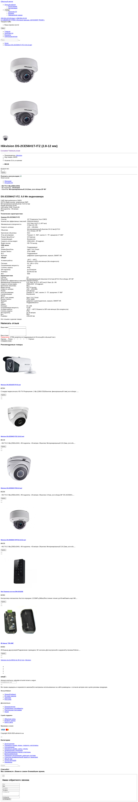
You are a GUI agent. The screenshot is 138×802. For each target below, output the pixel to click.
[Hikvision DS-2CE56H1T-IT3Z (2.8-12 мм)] (19, 433)
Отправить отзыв (6, 341)
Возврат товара (10, 720)
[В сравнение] (1, 450)
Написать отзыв (14, 150)
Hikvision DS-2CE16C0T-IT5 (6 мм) (11, 384)
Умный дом (8, 759)
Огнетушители (9, 744)
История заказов (10, 696)
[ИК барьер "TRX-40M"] (19, 639)
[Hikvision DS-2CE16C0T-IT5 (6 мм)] (19, 381)
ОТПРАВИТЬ (6, 799)
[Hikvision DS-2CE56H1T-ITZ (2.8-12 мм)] (24, 89)
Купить (3, 172)
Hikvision (19, 155)
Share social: (5, 178)
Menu (3, 28)
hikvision (28, 660)
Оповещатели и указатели (14, 750)
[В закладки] (1, 500)
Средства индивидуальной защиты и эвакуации (21, 757)
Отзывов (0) (9, 183)
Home (7, 43)
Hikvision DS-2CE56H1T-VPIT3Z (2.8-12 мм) (13, 540)
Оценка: (3, 339)
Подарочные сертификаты (14, 708)
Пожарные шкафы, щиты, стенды (16, 749)
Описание (8, 181)
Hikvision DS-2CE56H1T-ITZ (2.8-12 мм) (18, 45)
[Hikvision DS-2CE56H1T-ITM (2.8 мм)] (19, 484)
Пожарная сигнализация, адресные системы (20, 755)
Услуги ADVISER (10, 760)
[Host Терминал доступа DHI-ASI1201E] (19, 588)
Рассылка (8, 699)
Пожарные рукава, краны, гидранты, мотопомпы (21, 745)
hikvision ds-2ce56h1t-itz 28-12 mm (12, 660)
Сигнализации (9, 747)
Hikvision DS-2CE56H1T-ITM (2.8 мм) (11, 488)
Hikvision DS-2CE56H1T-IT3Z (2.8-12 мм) (12, 436)
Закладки (8, 698)
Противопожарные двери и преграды (18, 752)
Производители (10, 707)
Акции (7, 712)
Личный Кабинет (10, 694)
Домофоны (8, 762)
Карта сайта (9, 722)
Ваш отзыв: (5, 335)
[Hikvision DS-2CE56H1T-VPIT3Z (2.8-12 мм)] (19, 536)
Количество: (5, 169)
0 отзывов (4, 150)
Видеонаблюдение (11, 754)
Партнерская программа (13, 710)
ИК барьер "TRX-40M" (7, 643)
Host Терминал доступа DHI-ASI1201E (12, 591)
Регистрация (12, 6)
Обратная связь (10, 719)
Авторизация (12, 8)
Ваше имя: (4, 327)
